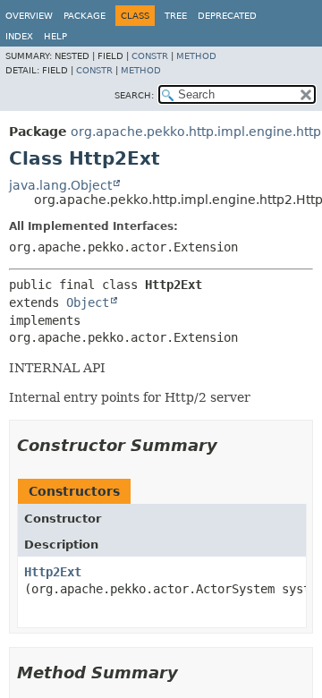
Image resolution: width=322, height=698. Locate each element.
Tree (176, 16)
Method (196, 56)
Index (19, 36)
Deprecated (227, 16)
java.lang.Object (60, 185)
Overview (29, 16)
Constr (149, 56)
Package (85, 16)
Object (87, 302)
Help (55, 36)
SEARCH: (134, 95)
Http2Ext (52, 572)
